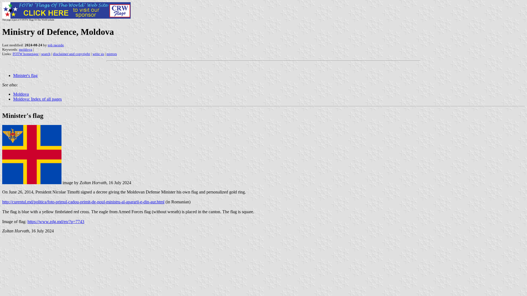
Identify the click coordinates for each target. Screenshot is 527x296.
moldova (25, 49)
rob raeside (56, 45)
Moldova (21, 94)
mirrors (111, 54)
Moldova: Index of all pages (37, 99)
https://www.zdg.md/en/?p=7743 (55, 221)
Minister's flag (25, 75)
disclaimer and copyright (71, 54)
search (46, 54)
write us (98, 54)
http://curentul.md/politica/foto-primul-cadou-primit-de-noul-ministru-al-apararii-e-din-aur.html (83, 202)
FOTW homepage (26, 54)
